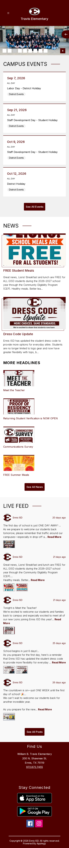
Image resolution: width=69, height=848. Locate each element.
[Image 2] (10, 51)
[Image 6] (30, 51)
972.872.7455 (34, 767)
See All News (34, 487)
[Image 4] (20, 51)
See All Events (34, 206)
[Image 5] (25, 51)
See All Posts (35, 731)
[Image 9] (45, 51)
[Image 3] (15, 51)
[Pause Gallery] (62, 50)
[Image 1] (4, 51)
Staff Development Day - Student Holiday (33, 120)
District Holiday (17, 183)
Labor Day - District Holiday (25, 88)
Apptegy (41, 843)
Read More (54, 536)
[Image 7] (35, 51)
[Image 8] (40, 51)
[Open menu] (8, 13)
